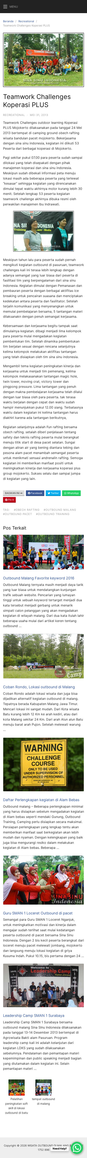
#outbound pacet (17, 514)
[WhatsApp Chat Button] (77, 1148)
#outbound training (53, 514)
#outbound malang (60, 509)
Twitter (54, 493)
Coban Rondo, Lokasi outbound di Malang (39, 687)
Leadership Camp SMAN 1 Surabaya (33, 1015)
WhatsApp (73, 493)
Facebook (36, 493)
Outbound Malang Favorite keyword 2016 (38, 578)
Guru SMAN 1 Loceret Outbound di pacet (38, 913)
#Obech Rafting (27, 509)
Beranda (8, 21)
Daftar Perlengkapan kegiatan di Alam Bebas (41, 800)
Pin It (10, 499)
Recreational (26, 21)
